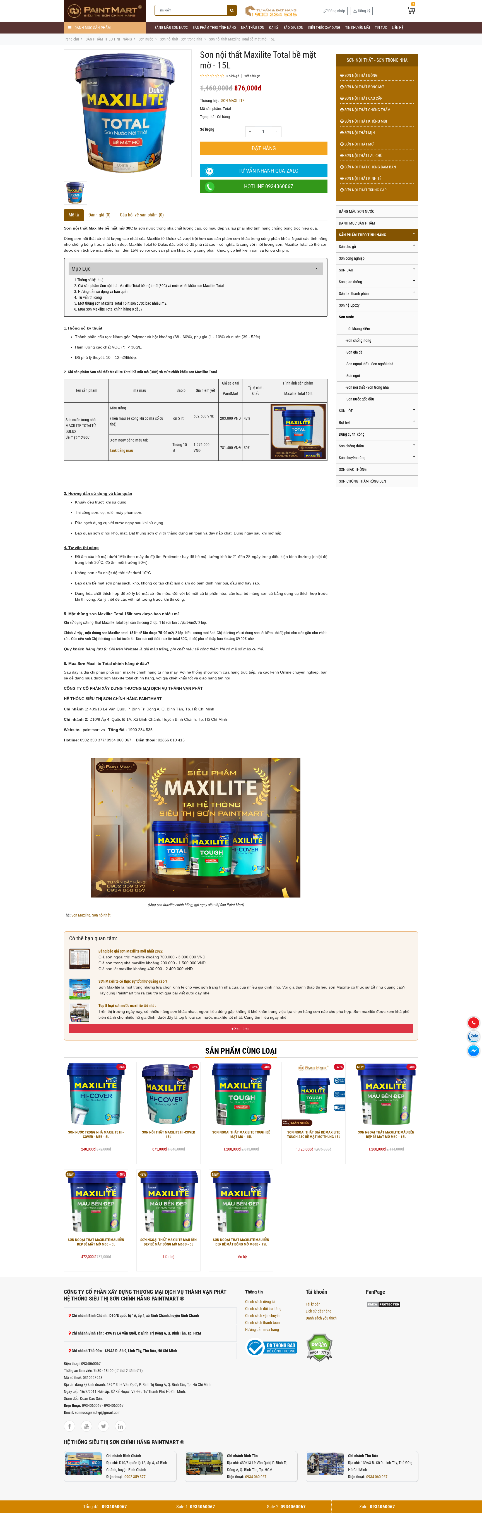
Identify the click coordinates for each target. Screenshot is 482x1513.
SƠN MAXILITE (232, 100)
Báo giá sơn (293, 27)
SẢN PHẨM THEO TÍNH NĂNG (214, 27)
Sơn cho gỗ (347, 246)
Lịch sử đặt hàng (318, 1311)
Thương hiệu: (210, 100)
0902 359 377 (135, 1476)
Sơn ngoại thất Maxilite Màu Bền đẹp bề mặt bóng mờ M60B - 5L (168, 1242)
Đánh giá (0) (99, 215)
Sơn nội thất (101, 915)
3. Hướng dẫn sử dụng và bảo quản (101, 291)
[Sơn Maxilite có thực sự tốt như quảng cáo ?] (79, 989)
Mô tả (74, 215)
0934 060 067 (255, 1476)
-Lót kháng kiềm (358, 328)
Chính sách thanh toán (262, 1322)
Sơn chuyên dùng (352, 457)
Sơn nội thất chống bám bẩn (370, 167)
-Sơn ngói (353, 375)
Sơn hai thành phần (354, 293)
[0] (411, 11)
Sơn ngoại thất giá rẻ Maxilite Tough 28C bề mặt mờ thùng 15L (313, 1134)
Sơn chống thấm (351, 446)
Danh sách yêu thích (321, 1318)
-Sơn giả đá (354, 352)
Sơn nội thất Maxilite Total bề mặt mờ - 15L (242, 39)
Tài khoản (313, 1304)
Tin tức (381, 27)
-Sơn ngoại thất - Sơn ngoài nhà (369, 364)
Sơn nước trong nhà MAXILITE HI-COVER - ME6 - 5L (96, 1134)
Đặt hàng (264, 148)
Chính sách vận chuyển (263, 1315)
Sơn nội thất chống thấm (367, 110)
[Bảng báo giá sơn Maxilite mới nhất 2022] (79, 958)
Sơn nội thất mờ (358, 144)
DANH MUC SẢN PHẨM (357, 223)
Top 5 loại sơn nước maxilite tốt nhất (127, 1005)
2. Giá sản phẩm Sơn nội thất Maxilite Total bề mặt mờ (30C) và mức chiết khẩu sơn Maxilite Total (149, 285)
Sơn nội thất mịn (359, 132)
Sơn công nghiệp (352, 258)
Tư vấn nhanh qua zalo (268, 170)
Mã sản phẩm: (211, 108)
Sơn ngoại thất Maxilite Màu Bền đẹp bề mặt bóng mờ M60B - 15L (241, 1242)
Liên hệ (397, 27)
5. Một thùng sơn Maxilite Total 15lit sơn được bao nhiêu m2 (120, 303)
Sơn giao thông (350, 282)
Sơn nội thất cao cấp (363, 98)
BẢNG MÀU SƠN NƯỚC (171, 27)
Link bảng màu (121, 450)
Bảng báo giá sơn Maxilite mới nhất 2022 (130, 951)
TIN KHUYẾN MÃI (357, 27)
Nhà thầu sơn (252, 27)
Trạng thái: (208, 116)
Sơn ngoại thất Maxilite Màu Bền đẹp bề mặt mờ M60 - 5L (96, 1242)
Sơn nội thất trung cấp (365, 190)
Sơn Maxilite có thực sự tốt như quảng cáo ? (132, 981)
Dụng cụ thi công (352, 434)
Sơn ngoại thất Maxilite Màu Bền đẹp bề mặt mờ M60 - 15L (386, 1134)
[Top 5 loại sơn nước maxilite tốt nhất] (79, 1013)
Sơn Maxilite (80, 915)
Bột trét (344, 422)
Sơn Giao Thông (353, 469)
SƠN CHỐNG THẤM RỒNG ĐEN (362, 481)
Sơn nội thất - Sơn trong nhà (181, 39)
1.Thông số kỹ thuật (89, 280)
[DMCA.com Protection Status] (319, 1347)
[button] (241, 1028)
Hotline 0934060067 (268, 186)
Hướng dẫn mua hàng (262, 1329)
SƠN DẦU (346, 270)
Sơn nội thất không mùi (365, 121)
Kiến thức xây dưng (324, 27)
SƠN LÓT (346, 411)
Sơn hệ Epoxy (349, 305)
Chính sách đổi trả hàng (263, 1308)
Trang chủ (71, 39)
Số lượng (207, 129)
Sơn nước (146, 39)
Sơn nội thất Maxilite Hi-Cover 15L (168, 1134)
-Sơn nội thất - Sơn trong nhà (367, 387)
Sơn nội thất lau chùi (364, 155)
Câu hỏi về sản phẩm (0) (142, 215)
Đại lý (273, 27)
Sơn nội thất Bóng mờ (364, 87)
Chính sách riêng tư (260, 1301)
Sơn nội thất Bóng (360, 75)
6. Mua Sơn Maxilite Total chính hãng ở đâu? (108, 309)
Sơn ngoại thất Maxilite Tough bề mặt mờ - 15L (241, 1134)
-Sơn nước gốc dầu (360, 399)
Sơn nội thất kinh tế (362, 178)
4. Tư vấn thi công (88, 297)
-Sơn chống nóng (358, 340)
